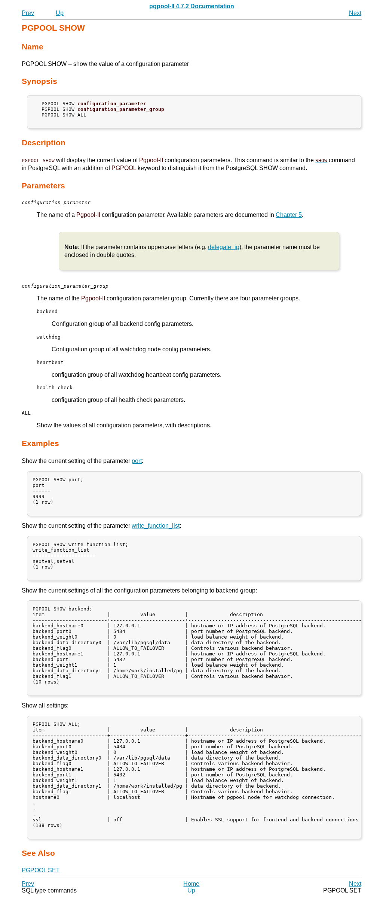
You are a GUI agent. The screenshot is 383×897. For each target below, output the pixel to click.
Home (191, 884)
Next (355, 13)
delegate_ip (223, 247)
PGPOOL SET (41, 870)
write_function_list (156, 525)
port (137, 461)
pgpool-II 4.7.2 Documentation (191, 6)
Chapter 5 (289, 215)
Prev (28, 13)
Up (60, 13)
